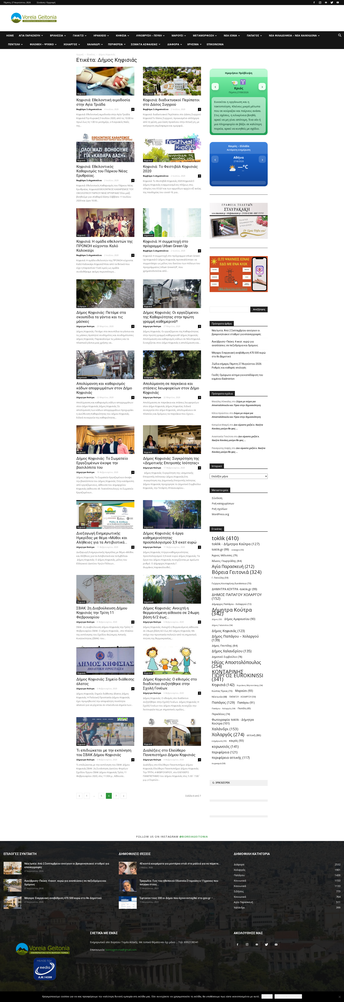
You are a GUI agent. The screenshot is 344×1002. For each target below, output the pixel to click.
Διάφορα (173, 44)
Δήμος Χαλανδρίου (231, 651)
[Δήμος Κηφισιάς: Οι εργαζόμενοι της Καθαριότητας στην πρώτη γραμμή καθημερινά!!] (172, 293)
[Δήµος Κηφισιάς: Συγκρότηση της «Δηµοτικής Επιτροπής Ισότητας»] (172, 439)
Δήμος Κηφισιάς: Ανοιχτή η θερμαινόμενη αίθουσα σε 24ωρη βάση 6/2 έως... (171, 612)
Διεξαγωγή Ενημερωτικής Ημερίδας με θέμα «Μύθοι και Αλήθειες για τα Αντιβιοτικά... (101, 537)
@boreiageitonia (193, 836)
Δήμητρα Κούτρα (85, 326)
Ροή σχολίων (219, 509)
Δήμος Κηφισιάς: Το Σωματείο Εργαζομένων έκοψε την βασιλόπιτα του (102, 463)
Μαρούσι (177, 35)
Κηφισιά (121, 35)
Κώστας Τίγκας (222, 691)
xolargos (237, 549)
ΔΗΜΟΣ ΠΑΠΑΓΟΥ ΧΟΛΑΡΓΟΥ (237, 596)
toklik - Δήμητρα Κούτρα (235, 544)
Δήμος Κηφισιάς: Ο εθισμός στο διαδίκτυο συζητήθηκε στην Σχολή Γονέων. (170, 683)
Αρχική (79, 54)
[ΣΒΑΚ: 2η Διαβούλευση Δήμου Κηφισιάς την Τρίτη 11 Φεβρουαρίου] (105, 589)
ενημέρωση (219, 741)
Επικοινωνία (215, 44)
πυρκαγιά (218, 763)
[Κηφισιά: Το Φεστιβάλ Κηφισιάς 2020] (172, 147)
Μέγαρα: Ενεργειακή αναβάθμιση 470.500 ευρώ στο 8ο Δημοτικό (239, 354)
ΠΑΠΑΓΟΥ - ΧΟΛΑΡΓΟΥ (242, 696)
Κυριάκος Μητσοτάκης (250, 685)
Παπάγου (246, 703)
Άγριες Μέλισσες (225, 555)
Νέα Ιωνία (230, 35)
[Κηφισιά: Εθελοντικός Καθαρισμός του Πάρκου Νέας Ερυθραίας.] (105, 147)
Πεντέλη (14, 44)
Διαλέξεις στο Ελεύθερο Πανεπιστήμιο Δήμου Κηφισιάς (169, 752)
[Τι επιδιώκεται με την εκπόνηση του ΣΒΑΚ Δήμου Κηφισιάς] (105, 731)
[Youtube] (337, 2)
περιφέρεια (224, 752)
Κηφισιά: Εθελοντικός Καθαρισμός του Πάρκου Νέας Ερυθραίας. (102, 171)
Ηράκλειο (100, 35)
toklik (225, 538)
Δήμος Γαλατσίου (222, 625)
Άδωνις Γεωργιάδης (227, 561)
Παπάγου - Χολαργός (223, 708)
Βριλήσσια (56, 35)
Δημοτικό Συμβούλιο (227, 656)
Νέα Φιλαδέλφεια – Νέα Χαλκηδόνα (293, 35)
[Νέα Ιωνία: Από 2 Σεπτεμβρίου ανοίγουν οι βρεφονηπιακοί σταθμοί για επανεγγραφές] (13, 868)
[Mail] (326, 2)
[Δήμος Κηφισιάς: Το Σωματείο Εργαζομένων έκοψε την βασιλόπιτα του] (105, 439)
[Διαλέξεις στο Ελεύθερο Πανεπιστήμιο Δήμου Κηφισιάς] (172, 731)
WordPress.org (220, 514)
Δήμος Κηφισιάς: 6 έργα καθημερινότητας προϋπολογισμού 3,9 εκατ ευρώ (170, 537)
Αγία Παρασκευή (29, 35)
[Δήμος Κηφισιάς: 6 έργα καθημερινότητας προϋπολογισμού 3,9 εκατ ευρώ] (172, 514)
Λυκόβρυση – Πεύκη (149, 35)
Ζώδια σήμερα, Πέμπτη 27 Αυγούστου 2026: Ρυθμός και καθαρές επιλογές (237, 365)
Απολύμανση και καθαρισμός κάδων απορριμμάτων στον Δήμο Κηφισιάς (104, 388)
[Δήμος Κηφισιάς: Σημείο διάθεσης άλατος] (105, 660)
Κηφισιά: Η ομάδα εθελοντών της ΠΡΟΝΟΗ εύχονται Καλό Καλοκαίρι (104, 246)
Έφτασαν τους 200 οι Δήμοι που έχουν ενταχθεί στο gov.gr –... (177, 898)
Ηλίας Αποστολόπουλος (236, 664)
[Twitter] (332, 2)
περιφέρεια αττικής (231, 757)
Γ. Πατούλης (220, 577)
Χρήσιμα (193, 44)
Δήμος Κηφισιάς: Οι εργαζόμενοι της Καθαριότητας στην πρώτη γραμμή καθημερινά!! (171, 317)
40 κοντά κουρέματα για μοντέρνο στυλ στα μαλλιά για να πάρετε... (180, 863)
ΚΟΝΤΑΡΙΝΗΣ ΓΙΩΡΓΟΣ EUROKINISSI (237, 675)
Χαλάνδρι (93, 44)
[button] (339, 36)
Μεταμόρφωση (203, 35)
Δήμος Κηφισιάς (228, 631)
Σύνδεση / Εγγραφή (46, 2)
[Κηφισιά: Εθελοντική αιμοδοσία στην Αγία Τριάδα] (105, 81)
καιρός (236, 741)
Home (10, 35)
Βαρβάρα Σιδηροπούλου (89, 109)
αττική (254, 735)
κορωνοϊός (225, 746)
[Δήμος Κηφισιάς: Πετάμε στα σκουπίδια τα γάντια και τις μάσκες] (105, 293)
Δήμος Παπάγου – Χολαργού (235, 638)
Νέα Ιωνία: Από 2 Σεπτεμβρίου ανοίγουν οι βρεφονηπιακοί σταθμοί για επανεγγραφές (236, 332)
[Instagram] (320, 2)
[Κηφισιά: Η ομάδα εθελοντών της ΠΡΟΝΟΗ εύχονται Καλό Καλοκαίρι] (105, 222)
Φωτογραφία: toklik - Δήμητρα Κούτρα (233, 721)
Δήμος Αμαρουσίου (239, 619)
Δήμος (217, 619)
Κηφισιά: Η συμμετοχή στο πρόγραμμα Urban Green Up (165, 243)
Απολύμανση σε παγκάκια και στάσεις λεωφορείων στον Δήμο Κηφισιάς (171, 388)
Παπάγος (253, 35)
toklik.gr (220, 549)
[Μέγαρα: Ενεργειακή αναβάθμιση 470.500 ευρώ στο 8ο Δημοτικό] (13, 902)
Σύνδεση (217, 498)
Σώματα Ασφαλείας (144, 44)
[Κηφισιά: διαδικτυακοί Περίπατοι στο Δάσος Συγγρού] (172, 81)
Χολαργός (70, 44)
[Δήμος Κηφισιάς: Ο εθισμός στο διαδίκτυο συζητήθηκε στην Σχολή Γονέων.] (172, 660)
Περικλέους (221, 714)
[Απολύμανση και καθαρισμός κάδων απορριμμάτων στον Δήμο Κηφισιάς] (105, 364)
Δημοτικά (148, 94)
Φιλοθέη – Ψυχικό (42, 44)
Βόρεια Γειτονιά (236, 572)
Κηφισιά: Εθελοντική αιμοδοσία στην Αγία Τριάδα (103, 102)
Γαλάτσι (78, 35)
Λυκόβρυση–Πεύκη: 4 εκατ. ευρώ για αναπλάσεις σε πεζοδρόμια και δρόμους (235, 343)
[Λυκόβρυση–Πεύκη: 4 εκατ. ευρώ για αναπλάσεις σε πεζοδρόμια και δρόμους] (13, 885)
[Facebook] (314, 2)
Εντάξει (267, 996)
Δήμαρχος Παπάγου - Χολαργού (232, 604)
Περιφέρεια (115, 44)
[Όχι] (339, 997)
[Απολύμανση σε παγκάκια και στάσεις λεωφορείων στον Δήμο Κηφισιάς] (172, 364)
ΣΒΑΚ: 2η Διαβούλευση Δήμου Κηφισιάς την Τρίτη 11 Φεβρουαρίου (101, 612)
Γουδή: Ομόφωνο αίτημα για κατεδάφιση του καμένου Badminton (237, 377)
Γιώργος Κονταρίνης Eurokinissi (231, 583)
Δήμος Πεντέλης (225, 645)
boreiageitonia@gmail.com (121, 949)
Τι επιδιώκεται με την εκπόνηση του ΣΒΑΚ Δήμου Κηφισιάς (103, 752)
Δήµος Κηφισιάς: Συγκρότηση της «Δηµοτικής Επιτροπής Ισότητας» (171, 460)
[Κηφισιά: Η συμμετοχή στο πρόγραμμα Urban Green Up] (172, 222)
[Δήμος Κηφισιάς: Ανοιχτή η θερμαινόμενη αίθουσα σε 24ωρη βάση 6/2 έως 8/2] (172, 589)
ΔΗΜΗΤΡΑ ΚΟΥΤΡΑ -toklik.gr (234, 589)
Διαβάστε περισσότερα (288, 996)
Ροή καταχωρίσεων (223, 503)
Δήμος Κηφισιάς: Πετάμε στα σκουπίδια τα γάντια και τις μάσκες (101, 317)
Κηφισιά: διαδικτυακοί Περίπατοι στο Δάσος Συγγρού (171, 102)
